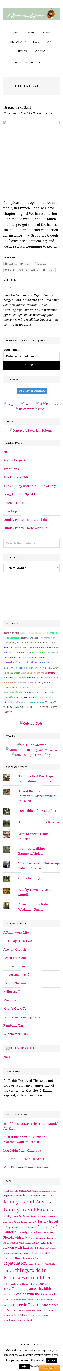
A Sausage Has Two (17, 941)
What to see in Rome (24, 697)
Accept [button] (51, 1360)
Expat (38, 295)
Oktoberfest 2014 (40, 1253)
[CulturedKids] (31, 723)
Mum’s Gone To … (16, 1008)
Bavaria (26, 295)
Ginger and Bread (16, 974)
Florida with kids (44, 697)
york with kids (26, 1320)
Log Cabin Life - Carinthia (37, 810)
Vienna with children (48, 647)
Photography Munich (12, 1258)
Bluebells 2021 (14, 503)
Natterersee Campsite (24, 683)
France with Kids (40, 657)
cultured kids (20, 678)
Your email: (11, 349)
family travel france (30, 638)
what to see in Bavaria (34, 632)
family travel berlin (43, 688)
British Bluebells (10, 1191)
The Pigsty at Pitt (15, 477)
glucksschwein (50, 1238)
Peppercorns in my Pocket (22, 1017)
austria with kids (24, 688)
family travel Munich (24, 1227)
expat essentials (12, 1195)
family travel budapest (16, 1216)
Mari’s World (13, 1000)
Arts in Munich (14, 949)
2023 (6, 452)
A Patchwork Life (16, 932)
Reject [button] (25, 1366)
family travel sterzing (36, 692)
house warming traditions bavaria (27, 319)
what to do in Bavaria (23, 1300)
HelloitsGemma (15, 983)
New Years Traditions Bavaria (16, 1253)
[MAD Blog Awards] (31, 745)
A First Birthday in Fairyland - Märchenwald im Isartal (37, 796)
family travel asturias (38, 1195)
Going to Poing (29, 878)
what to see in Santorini (38, 1316)
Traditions (11, 469)
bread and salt (33, 300)
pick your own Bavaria (31, 1258)
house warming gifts (38, 315)
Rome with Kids (11, 633)
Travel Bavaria (40, 652)
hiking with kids (11, 702)
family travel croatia (25, 647)
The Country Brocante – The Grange (30, 486)
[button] (47, 59)
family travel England (17, 652)
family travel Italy (40, 667)
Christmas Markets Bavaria (44, 1191)
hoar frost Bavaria (14, 1242)
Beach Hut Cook (15, 958)
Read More (37, 1366)
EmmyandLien (14, 966)
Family (48, 295)
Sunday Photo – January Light (25, 519)
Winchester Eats (15, 1034)
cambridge (25, 1190)
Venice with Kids (13, 692)
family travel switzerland (23, 642)
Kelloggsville (12, 991)
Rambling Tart (14, 1025)
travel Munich (9, 1295)
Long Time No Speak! (19, 494)
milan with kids (35, 678)
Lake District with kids (38, 1242)
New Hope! (11, 511)
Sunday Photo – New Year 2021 (26, 528)
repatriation (15, 1263)
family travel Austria (20, 662)
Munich (33, 1248)
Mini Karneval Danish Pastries (25, 1167)
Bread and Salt (17, 107)
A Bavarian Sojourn (24, 1048)
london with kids (16, 1247)
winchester (10, 1320)
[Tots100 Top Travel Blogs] (31, 755)
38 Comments (42, 113)
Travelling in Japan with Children (29, 1289)
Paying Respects (15, 460)
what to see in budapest (33, 702)
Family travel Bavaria (29, 1210)
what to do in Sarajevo (32, 673)
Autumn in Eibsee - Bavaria (38, 822)
